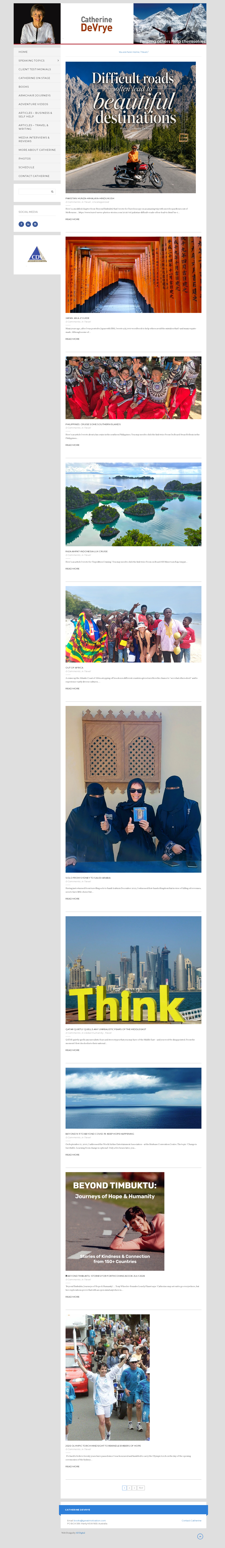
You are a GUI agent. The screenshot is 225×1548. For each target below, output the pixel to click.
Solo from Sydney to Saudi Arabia (88, 877)
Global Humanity (93, 1033)
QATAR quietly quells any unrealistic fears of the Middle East (106, 1029)
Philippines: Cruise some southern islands (93, 424)
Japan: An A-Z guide (77, 318)
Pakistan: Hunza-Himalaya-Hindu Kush (90, 198)
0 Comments (73, 202)
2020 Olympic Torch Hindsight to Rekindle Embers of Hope (103, 1445)
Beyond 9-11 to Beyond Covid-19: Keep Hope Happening (100, 1133)
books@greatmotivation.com (90, 1520)
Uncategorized (100, 202)
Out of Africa (74, 667)
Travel (144, 52)
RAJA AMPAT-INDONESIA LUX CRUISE (87, 551)
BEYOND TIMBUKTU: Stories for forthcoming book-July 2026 (106, 1276)
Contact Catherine (191, 1520)
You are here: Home (129, 52)
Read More (73, 219)
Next (141, 1488)
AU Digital (80, 1533)
